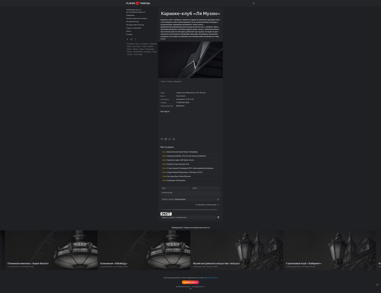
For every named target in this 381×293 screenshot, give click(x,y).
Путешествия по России (135, 25)
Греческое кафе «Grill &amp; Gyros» (178, 160)
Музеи (129, 49)
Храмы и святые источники (136, 18)
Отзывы (129, 34)
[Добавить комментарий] (377, 284)
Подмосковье (149, 49)
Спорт (155, 52)
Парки (142, 49)
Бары (137, 44)
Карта (128, 31)
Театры (129, 54)
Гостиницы (144, 44)
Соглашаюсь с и (190, 209)
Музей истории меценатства (175, 164)
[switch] (218, 204)
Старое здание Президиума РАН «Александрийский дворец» (188, 168)
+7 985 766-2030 (182, 102)
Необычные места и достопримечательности (135, 11)
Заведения (130, 15)
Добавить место (190, 282)
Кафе (129, 46)
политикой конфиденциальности (183, 209)
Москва (150, 46)
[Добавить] (127, 39)
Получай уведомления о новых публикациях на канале (190, 278)
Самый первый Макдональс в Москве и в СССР (182, 172)
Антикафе (130, 44)
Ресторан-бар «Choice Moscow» (176, 176)
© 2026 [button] (190, 287)
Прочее (129, 52)
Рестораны (147, 52)
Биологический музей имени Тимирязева (180, 152)
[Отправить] (218, 217)
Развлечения (138, 52)
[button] (162, 139)
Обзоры (135, 49)
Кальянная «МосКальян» (174, 180)
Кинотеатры (137, 46)
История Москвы (132, 22)
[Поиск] (131, 39)
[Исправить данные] (169, 139)
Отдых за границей (133, 28)
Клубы (144, 46)
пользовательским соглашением (206, 209)
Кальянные (153, 44)
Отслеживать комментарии (206, 205)
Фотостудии (138, 54)
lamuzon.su (180, 106)
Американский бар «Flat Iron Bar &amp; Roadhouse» (184, 156)
